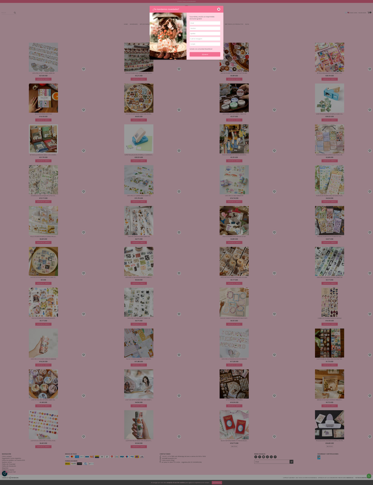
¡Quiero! (205, 54)
